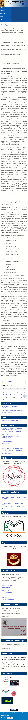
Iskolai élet (2, 9)
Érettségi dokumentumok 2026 (9, 420)
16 (24, 394)
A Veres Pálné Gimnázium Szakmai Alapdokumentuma (10, 437)
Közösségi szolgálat (3, 12)
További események (6, 592)
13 (14, 394)
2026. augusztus (14, 382)
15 (21, 394)
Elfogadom (3, 717)
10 (3, 394)
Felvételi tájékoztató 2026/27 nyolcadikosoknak (9, 407)
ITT (9, 649)
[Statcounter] (14, 710)
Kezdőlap (1, 7)
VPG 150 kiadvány (6, 590)
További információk (5, 715)
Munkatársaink (3, 13)
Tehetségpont (2, 21)
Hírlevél (3, 597)
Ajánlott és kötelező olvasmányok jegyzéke (12, 448)
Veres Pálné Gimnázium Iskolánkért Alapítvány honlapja (13, 507)
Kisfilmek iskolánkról (6, 412)
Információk (2, 10)
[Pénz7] (5, 687)
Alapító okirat (4, 501)
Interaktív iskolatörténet (7, 599)
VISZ (1, 19)
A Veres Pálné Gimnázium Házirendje (11, 432)
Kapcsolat (2, 17)
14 (17, 394)
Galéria (1, 16)
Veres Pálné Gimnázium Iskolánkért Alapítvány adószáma (13, 498)
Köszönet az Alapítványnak (8, 495)
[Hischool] (9, 696)
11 (6, 394)
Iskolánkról (2, 15)
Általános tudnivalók (6, 585)
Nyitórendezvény (5, 588)
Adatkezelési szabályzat (7, 446)
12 (10, 394)
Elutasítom (9, 717)
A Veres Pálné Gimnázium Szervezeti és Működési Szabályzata (12, 440)
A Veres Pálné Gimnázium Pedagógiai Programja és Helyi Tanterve (11, 428)
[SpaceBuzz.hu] (14, 687)
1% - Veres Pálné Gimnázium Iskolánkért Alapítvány (12, 503)
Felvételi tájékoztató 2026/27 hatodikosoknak (13, 410)
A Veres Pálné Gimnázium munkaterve (11, 451)
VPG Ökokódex (5, 434)
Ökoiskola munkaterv (7, 453)
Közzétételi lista (5, 443)
